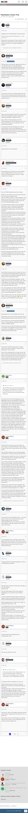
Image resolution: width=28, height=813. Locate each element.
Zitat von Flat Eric (9, 385)
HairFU (6, 790)
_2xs (14, 362)
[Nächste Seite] (17, 734)
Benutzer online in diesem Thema (10, 796)
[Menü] (26, 1)
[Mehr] (25, 30)
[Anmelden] (22, 2)
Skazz (6, 774)
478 (15, 734)
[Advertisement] (12, 9)
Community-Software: (14, 810)
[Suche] (19, 1)
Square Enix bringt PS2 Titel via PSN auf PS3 (15, 783)
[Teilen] (26, 19)
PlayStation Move (9, 778)
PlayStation (7, 776)
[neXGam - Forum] (4, 1)
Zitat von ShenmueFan (10, 669)
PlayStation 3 (8, 773)
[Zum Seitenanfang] (25, 811)
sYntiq (3, 16)
